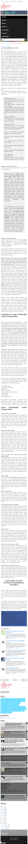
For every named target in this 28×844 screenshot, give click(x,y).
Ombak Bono (4, 26)
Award (2, 699)
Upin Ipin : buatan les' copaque (17, 710)
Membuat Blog (4, 704)
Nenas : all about (5, 706)
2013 (3, 820)
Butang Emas (4, 33)
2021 (3, 807)
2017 (3, 813)
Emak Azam (4, 20)
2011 (3, 823)
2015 (3, 817)
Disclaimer (20, 1)
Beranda (4, 17)
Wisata (2, 712)
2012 (3, 821)
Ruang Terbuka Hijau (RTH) (12, 668)
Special (2, 710)
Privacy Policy (13, 1)
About (2, 1)
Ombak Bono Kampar (14, 706)
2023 (3, 806)
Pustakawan (11, 708)
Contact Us (7, 1)
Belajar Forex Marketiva (10, 699)
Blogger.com (16, 839)
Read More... (14, 638)
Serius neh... (17, 708)
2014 (3, 818)
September (5, 829)
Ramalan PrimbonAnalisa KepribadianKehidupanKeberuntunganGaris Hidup (5, 786)
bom (23, 322)
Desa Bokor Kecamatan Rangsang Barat (14, 795)
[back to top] (25, 841)
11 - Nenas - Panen (5, 763)
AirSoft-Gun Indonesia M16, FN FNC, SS (14, 776)
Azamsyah (4, 23)
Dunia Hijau (10, 49)
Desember (5, 824)
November (5, 826)
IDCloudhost (14, 830)
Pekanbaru (22, 706)
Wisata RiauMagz (5, 30)
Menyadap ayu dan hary (14, 704)
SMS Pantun (23, 708)
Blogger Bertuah (21, 699)
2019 (3, 810)
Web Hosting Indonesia (6, 830)
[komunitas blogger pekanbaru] (7, 718)
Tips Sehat (8, 710)
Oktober (5, 828)
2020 (3, 809)
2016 (3, 815)
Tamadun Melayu (5, 36)
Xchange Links (8, 712)
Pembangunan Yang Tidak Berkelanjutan (16, 650)
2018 (3, 812)
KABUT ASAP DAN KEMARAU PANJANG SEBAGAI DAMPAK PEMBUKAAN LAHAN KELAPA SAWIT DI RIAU (14, 741)
